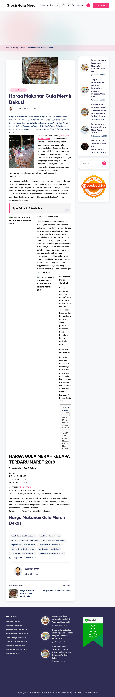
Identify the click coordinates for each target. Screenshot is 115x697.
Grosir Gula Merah (22, 5)
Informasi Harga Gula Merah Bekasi (23, 553)
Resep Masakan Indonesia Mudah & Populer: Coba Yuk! (98, 66)
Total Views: (12, 645)
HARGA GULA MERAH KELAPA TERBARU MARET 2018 (65, 426)
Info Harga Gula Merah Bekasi (49, 549)
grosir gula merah (18, 90)
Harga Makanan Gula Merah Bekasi (65, 443)
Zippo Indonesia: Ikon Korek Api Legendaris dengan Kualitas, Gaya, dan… (98, 88)
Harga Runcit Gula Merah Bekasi (50, 545)
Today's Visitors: (14, 625)
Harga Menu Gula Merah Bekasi (49, 536)
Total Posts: (12, 653)
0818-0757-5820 (46, 135)
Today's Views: (13, 621)
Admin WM (32, 569)
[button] (101, 5)
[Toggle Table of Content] (66, 414)
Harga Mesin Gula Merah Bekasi (53, 540)
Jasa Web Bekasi (90, 692)
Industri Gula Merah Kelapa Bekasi (22, 549)
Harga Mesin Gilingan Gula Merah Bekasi (24, 540)
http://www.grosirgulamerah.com (35, 511)
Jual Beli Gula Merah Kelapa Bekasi (51, 553)
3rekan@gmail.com (23, 493)
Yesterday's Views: (15, 629)
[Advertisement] (57, 27)
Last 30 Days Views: (16, 641)
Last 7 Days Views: (15, 637)
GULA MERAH (25, 487)
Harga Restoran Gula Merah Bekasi (23, 545)
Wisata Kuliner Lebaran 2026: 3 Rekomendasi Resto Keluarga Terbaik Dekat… (99, 110)
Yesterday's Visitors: (16, 633)
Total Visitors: (13, 649)
